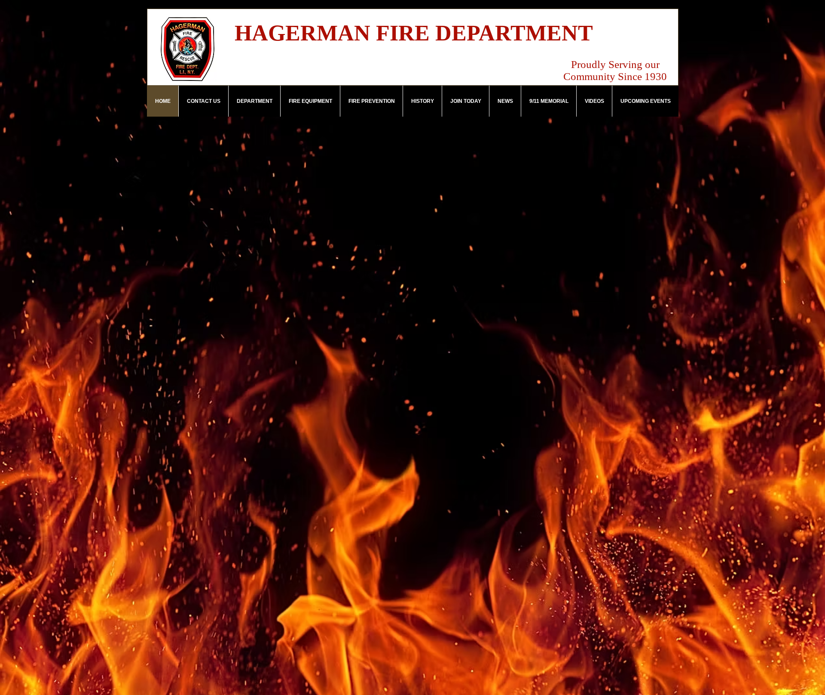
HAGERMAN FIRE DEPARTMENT (414, 33)
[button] (254, 101)
